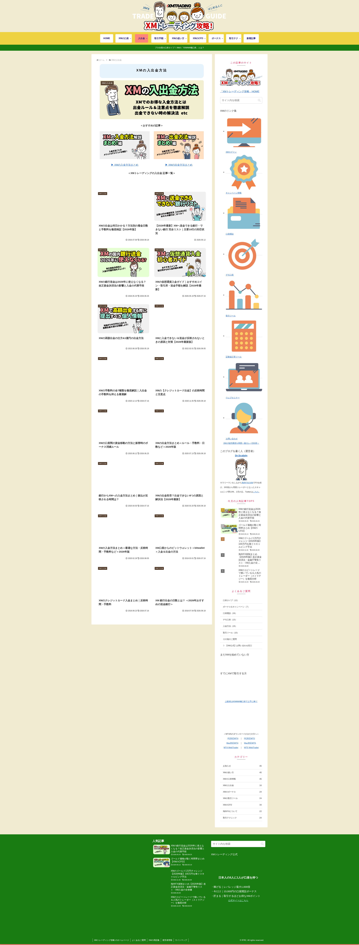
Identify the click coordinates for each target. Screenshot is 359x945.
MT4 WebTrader (231, 747)
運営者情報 (167, 940)
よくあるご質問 (139, 940)
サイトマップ (181, 940)
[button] (259, 100)
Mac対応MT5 (250, 743)
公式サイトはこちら (238, 900)
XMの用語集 (154, 940)
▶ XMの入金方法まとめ (124, 164)
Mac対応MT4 (232, 743)
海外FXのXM (247, 483)
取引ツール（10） (231, 633)
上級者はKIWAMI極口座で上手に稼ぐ (241, 701)
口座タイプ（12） (231, 600)
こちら (256, 492)
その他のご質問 (230, 639)
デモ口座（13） (230, 620)
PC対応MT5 (249, 738)
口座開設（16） (230, 613)
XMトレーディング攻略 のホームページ (111, 940)
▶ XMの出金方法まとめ (178, 164)
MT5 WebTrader (251, 747)
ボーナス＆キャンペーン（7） (236, 607)
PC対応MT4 (233, 738)
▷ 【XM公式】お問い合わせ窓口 (237, 645)
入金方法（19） (230, 626)
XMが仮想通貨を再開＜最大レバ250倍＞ (241, 443)
